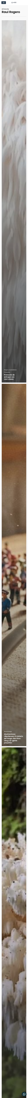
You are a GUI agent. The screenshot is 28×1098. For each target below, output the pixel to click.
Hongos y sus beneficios (10, 369)
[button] (3, 2)
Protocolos (7, 372)
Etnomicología (8, 731)
